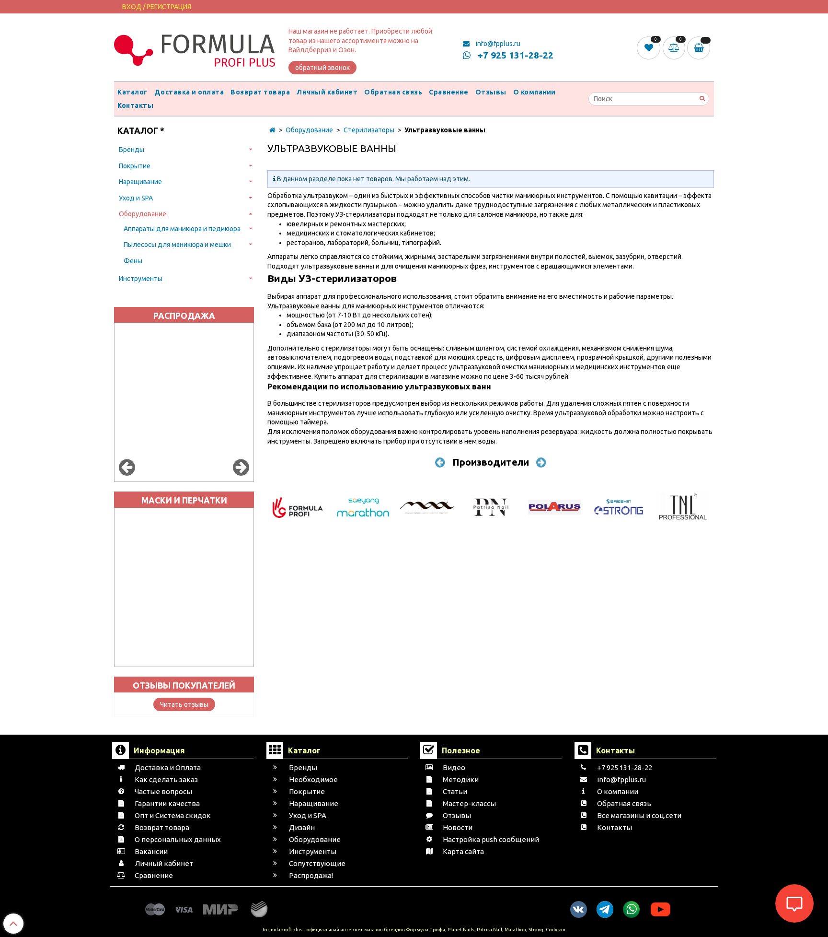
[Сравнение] (675, 47)
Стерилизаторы (369, 130)
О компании (534, 92)
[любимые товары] (649, 47)
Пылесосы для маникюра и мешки (177, 244)
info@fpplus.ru (497, 43)
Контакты (135, 105)
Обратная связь (393, 92)
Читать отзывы (184, 704)
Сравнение (449, 92)
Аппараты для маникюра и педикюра (182, 229)
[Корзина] (700, 47)
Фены (133, 261)
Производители (490, 462)
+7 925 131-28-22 (514, 55)
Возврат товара (260, 92)
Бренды (131, 149)
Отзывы (490, 92)
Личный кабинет (327, 92)
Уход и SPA (136, 198)
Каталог (132, 92)
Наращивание (140, 182)
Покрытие (134, 166)
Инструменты (140, 278)
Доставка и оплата (189, 92)
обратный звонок (322, 67)
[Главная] (272, 130)
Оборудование (142, 214)
